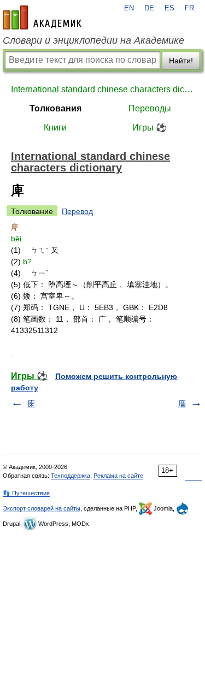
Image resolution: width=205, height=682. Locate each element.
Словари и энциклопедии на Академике (93, 40)
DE (149, 8)
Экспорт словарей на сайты (41, 508)
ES (169, 8)
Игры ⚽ (149, 127)
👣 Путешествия (26, 493)
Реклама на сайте (118, 475)
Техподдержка (70, 475)
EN (129, 8)
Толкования (55, 108)
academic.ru (42, 17)
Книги (55, 127)
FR (189, 8)
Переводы (149, 108)
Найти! (181, 60)
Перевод (77, 211)
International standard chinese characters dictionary (102, 89)
